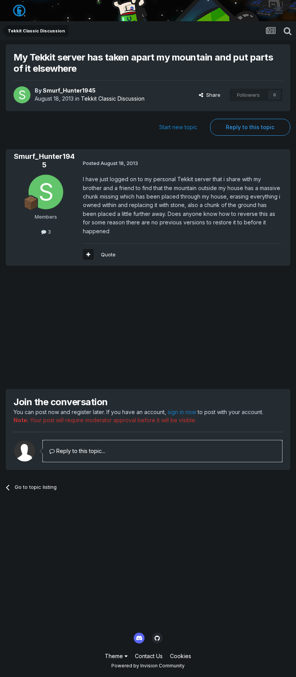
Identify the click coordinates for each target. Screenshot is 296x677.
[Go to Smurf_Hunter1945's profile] (21, 94)
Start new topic (178, 127)
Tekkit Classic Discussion (113, 98)
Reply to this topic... (80, 451)
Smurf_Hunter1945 (69, 90)
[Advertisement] (96, 327)
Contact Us (149, 656)
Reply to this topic (250, 127)
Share (211, 95)
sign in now (182, 412)
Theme (114, 656)
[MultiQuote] (88, 254)
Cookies (180, 656)
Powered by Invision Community (148, 666)
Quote (108, 254)
